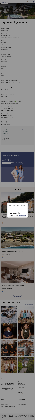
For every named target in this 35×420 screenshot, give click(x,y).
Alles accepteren (22, 215)
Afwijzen (16, 215)
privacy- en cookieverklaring (15, 213)
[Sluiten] (26, 204)
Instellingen (11, 215)
